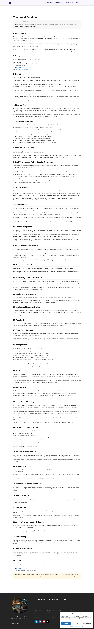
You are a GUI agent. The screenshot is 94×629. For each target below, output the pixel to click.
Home (49, 2)
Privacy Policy (77, 626)
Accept (66, 623)
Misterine (79, 2)
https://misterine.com (23, 69)
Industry (68, 2)
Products (49, 607)
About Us (82, 626)
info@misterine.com (21, 67)
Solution (58, 2)
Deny (76, 623)
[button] (91, 613)
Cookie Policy (71, 626)
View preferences (87, 623)
